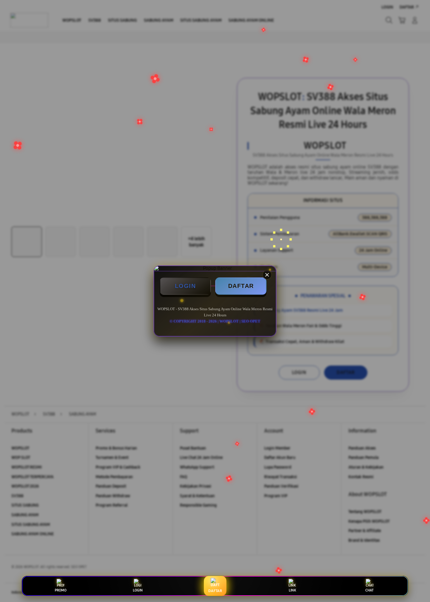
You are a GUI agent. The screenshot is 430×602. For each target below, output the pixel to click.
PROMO (60, 590)
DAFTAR (241, 286)
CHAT (369, 590)
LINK (292, 590)
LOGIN (185, 286)
